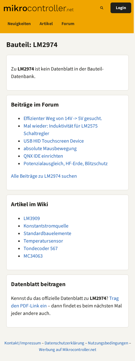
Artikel (46, 24)
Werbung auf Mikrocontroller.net (67, 350)
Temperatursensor (43, 241)
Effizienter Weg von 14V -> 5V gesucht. (63, 118)
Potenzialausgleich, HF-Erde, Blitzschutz (66, 163)
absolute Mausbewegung (50, 148)
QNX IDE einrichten (43, 156)
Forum (68, 24)
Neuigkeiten (19, 24)
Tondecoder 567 (41, 248)
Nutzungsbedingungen (108, 343)
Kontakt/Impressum (22, 343)
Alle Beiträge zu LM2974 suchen (44, 176)
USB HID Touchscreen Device (54, 141)
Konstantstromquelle (46, 225)
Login (121, 8)
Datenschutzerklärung (64, 343)
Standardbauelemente (47, 233)
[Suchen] (102, 8)
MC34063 (33, 256)
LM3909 (32, 218)
